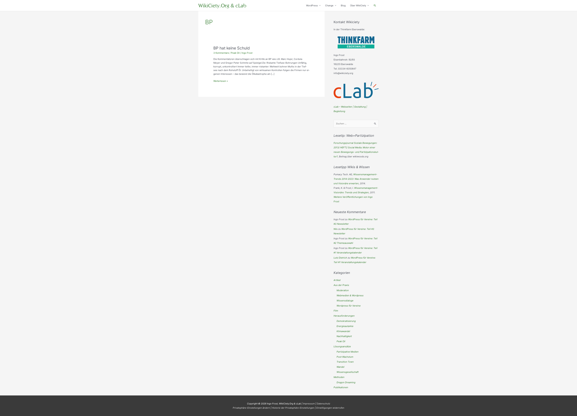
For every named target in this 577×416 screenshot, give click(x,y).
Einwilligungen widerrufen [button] (330, 407)
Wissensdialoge (345, 300)
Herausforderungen (344, 315)
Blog (343, 5)
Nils (336, 229)
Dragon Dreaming (346, 382)
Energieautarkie (345, 326)
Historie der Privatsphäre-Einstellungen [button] (293, 407)
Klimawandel (343, 331)
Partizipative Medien (348, 351)
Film (336, 310)
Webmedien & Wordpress (350, 295)
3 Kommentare (221, 52)
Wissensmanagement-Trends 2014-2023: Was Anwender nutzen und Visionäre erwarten (356, 179)
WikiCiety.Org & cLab (222, 5)
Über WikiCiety (358, 5)
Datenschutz (323, 403)
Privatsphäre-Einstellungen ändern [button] (251, 407)
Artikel (337, 280)
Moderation (343, 290)
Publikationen (341, 387)
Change (329, 5)
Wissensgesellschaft (348, 372)
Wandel (340, 366)
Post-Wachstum (345, 356)
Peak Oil (235, 52)
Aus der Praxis (341, 285)
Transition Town (345, 361)
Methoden (339, 377)
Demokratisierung (346, 321)
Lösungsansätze (342, 346)
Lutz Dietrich (340, 257)
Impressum (309, 403)
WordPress (312, 5)
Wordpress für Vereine (349, 305)
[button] (374, 5)
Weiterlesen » (220, 81)
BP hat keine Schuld (231, 48)
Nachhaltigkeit (344, 336)
